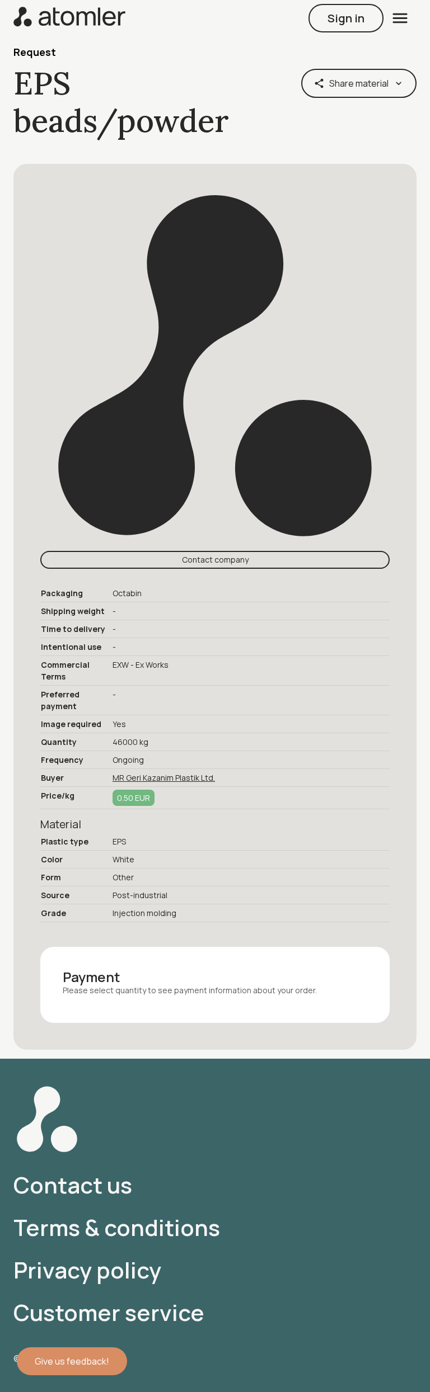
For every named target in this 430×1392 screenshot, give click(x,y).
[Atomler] (69, 18)
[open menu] (400, 18)
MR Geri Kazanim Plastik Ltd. (164, 777)
